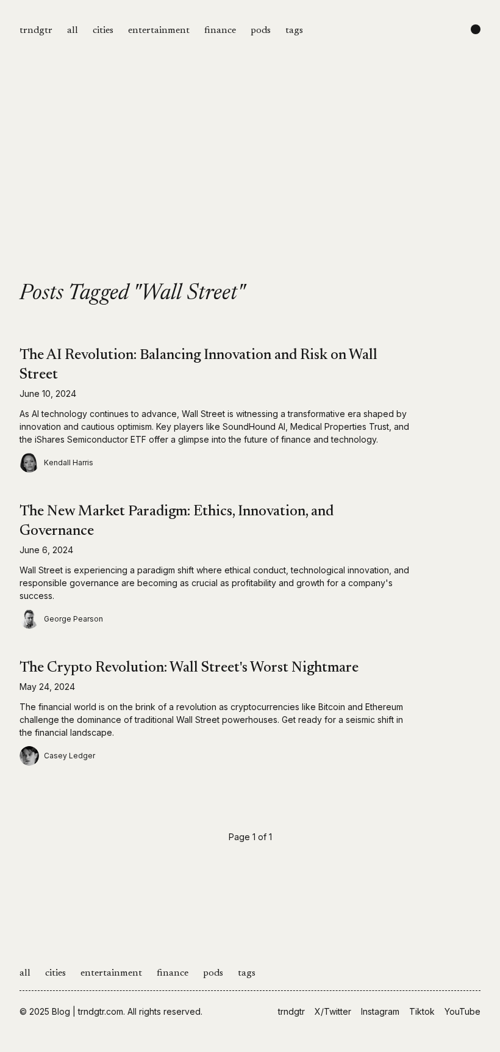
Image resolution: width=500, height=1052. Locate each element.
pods (261, 30)
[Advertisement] (250, 190)
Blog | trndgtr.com (87, 1011)
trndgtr (36, 30)
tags (294, 30)
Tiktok (422, 1011)
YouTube (462, 1011)
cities (103, 30)
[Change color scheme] (475, 29)
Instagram (380, 1011)
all (72, 30)
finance (220, 30)
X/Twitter (333, 1011)
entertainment (159, 30)
